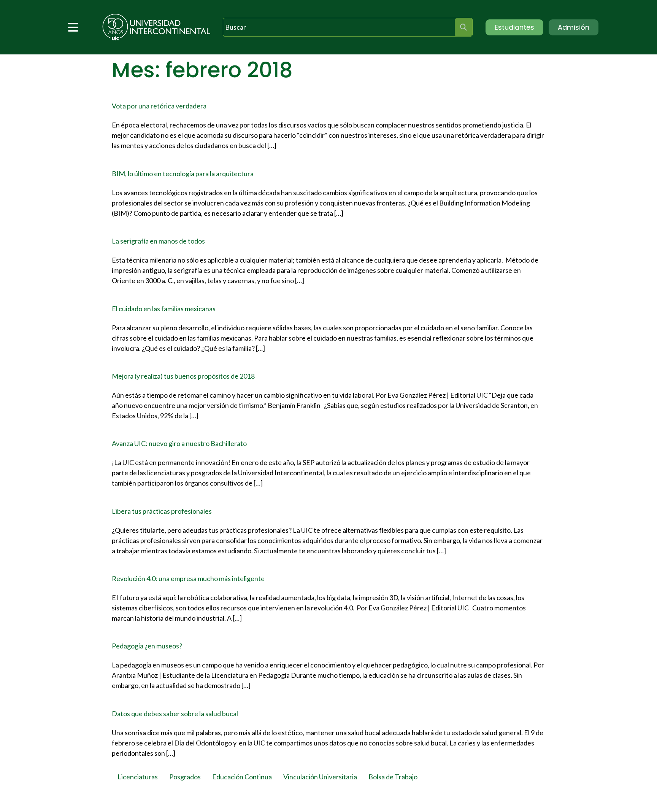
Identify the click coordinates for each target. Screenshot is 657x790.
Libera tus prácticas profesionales (162, 511)
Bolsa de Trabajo (392, 776)
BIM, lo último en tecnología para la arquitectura (183, 173)
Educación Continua (242, 776)
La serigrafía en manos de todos (158, 241)
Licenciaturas (137, 776)
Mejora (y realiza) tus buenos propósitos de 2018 (183, 376)
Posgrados (185, 776)
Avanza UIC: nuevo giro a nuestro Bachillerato (179, 443)
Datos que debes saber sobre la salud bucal (175, 713)
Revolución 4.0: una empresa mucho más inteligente (188, 578)
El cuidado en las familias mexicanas (164, 308)
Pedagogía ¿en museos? (147, 646)
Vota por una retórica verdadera (159, 106)
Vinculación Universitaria (320, 776)
